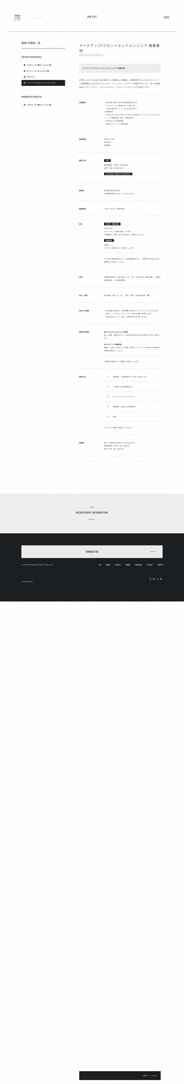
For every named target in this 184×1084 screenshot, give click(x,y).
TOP (100, 565)
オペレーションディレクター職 (38, 71)
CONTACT (160, 565)
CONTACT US (92, 551)
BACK (40, 18)
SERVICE (118, 565)
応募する (146, 1075)
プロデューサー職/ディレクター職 (39, 65)
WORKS (128, 565)
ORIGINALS (138, 565)
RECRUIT (150, 565)
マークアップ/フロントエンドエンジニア (41, 83)
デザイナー (31, 77)
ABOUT (108, 565)
